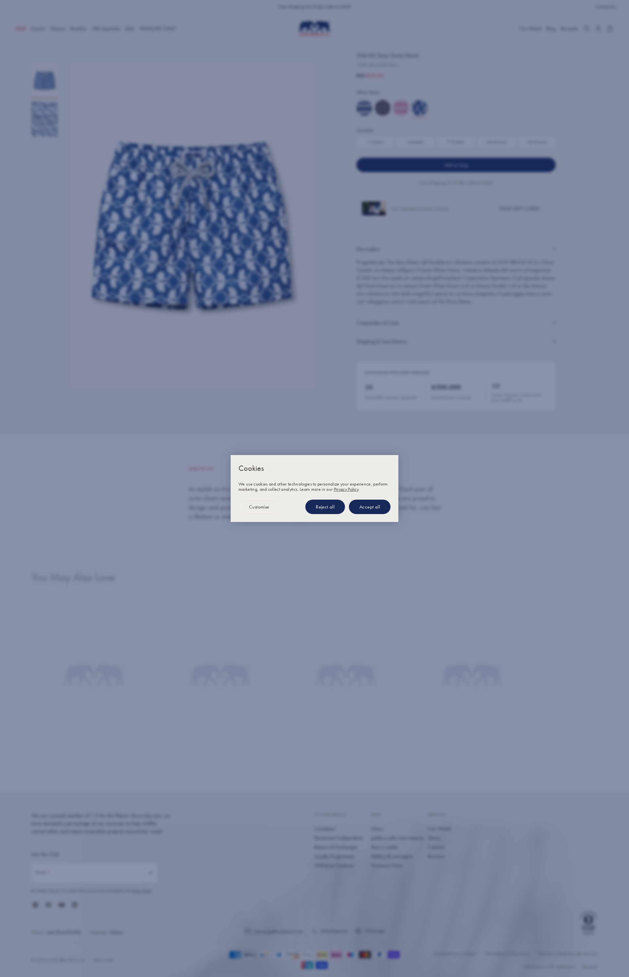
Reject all (325, 507)
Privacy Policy (346, 489)
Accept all (369, 507)
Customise (259, 507)
